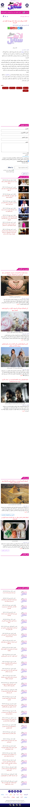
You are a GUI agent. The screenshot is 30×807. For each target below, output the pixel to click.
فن (28, 16)
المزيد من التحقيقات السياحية (8, 514)
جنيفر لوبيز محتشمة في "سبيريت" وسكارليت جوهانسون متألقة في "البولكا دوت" (9, 763)
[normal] (5, 16)
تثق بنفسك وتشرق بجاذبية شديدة (9, 592)
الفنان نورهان (19, 87)
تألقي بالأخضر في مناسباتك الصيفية (9, 733)
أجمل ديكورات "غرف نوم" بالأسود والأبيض (9, 656)
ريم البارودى (7, 74)
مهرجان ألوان (12, 87)
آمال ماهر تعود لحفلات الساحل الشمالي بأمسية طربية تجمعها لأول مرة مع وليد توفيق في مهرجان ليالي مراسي (9, 232)
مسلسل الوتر (5, 87)
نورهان (22, 51)
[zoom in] (3, 16)
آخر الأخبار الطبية (5, 550)
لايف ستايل (25, 87)
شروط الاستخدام (25, 156)
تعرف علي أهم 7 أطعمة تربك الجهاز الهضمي (9, 775)
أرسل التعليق (25, 173)
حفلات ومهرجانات (23, 16)
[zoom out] (7, 16)
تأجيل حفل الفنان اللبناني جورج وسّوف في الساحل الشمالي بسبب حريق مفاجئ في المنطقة (9, 218)
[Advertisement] (15, 108)
